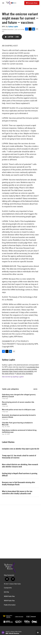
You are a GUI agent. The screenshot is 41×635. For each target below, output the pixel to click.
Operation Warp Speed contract (13, 371)
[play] (3, 633)
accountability (29, 371)
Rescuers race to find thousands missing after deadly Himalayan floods (18, 483)
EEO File (6, 592)
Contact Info (8, 588)
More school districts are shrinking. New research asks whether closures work (20, 465)
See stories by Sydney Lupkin (13, 377)
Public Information (10, 605)
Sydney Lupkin (13, 27)
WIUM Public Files (9, 596)
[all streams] (38, 632)
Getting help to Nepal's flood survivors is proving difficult (19, 474)
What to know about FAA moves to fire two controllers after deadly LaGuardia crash (17, 492)
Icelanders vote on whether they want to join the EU (20, 449)
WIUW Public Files (9, 600)
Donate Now (32, 3)
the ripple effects (8, 374)
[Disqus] (20, 531)
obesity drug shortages (24, 374)
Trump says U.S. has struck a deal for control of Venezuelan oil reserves (19, 456)
